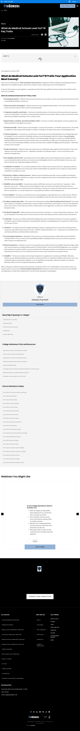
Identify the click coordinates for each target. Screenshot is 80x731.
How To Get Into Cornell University (10, 407)
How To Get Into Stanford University (10, 444)
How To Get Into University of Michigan (11, 458)
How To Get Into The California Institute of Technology (14, 392)
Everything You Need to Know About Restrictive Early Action (16, 372)
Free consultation (67, 6)
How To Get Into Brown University (10, 399)
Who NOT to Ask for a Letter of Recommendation (13, 354)
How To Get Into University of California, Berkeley (13, 447)
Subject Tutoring (6, 659)
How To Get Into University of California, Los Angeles (14, 451)
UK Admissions (5, 673)
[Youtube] (40, 712)
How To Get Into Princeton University (11, 418)
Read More (40, 304)
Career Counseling (7, 649)
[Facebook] (31, 712)
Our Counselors (41, 629)
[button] (77, 6)
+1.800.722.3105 (8, 2)
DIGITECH (33, 725)
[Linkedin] (37, 712)
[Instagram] (34, 712)
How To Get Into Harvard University (10, 414)
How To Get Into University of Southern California (13, 462)
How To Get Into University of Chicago (11, 455)
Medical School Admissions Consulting (13, 629)
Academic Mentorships (8, 334)
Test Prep (4, 663)
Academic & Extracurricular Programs (12, 678)
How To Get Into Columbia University (11, 403)
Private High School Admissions (10, 654)
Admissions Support (7, 323)
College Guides (6, 330)
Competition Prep (6, 668)
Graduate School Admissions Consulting (13, 639)
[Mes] (43, 712)
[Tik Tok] (46, 712)
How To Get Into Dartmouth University (11, 410)
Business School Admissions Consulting (13, 644)
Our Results (40, 639)
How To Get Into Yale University (9, 425)
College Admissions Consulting (10, 319)
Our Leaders (40, 624)
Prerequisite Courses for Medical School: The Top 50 (14, 376)
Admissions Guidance (7, 624)
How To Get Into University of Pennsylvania (12, 422)
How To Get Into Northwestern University (11, 436)
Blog (5, 10)
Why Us (39, 620)
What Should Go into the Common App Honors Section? (15, 350)
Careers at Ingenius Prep (40, 645)
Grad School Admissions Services (10, 327)
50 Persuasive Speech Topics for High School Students (15, 361)
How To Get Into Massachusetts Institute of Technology (15, 433)
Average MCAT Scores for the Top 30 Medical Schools (14, 357)
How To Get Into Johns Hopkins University (12, 429)
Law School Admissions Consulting (11, 634)
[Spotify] (49, 712)
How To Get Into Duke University (10, 396)
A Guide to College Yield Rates (9, 365)
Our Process (40, 634)
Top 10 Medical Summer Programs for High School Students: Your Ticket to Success (21, 369)
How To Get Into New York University (11, 440)
